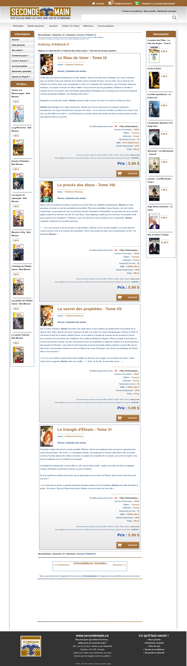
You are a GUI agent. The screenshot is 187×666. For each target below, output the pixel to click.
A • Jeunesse (69, 35)
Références (88, 26)
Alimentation (18, 26)
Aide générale (18, 45)
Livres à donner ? (20, 61)
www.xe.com (135, 155)
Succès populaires (106, 26)
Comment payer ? (20, 55)
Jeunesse (53, 26)
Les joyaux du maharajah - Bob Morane (19, 198)
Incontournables (19, 66)
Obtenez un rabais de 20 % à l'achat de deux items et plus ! (63, 51)
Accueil (15, 40)
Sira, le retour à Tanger (158, 235)
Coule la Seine (154, 68)
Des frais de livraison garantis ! (103, 51)
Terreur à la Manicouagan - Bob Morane (21, 93)
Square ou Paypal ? (21, 77)
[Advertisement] (67, 600)
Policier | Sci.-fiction (70, 26)
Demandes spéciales (21, 71)
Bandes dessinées (36, 26)
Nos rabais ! (17, 50)
